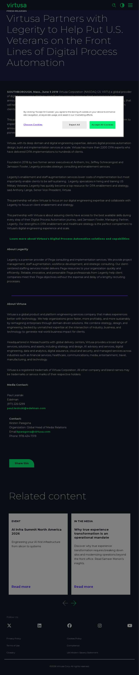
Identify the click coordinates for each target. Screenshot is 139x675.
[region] (69, 116)
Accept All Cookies (102, 124)
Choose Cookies (33, 124)
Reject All (74, 124)
